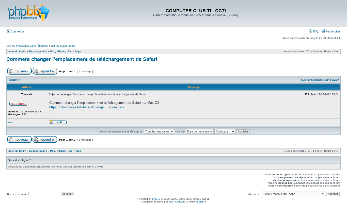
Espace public (38, 51)
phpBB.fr (201, 201)
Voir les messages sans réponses (27, 45)
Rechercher (332, 31)
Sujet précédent (311, 79)
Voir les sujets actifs (63, 45)
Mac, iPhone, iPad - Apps (65, 51)
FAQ (315, 31)
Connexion (17, 31)
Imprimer (14, 79)
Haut (10, 122)
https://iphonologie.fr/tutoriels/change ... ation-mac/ (86, 107)
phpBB (156, 198)
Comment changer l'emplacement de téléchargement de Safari (81, 59)
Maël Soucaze (177, 201)
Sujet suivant (331, 79)
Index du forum (17, 51)
